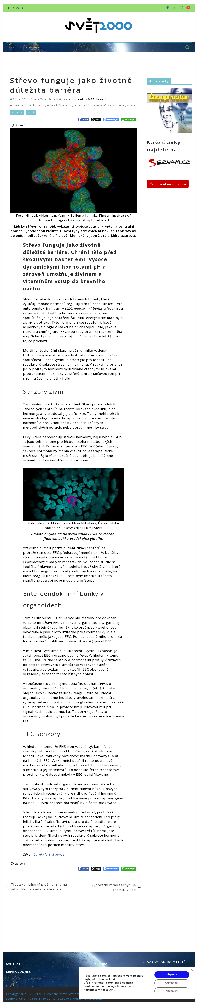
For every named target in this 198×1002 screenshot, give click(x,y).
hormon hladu (22, 105)
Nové (31, 112)
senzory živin (116, 105)
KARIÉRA (101, 963)
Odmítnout (171, 983)
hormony (39, 105)
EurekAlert (42, 854)
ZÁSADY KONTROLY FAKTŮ (166, 962)
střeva (131, 105)
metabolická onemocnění (90, 105)
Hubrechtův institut (59, 105)
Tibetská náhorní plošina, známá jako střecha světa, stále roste (39, 886)
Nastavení (172, 991)
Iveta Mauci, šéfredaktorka (50, 99)
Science (58, 854)
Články (14, 47)
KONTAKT (33, 47)
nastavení (107, 990)
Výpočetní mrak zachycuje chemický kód (113, 887)
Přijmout (171, 974)
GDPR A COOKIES (18, 972)
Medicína (17, 112)
